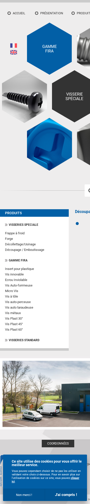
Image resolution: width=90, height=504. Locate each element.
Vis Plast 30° (14, 318)
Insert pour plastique (19, 269)
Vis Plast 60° (14, 329)
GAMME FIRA (18, 260)
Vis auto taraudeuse (19, 307)
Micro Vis (11, 291)
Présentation (51, 13)
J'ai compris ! (66, 494)
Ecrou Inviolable (16, 280)
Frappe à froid (14, 233)
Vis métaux (13, 313)
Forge (9, 239)
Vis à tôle (11, 296)
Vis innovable (14, 274)
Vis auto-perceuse (18, 302)
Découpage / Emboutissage (24, 250)
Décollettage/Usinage (20, 244)
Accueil (19, 13)
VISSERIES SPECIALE (23, 225)
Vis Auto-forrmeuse (18, 285)
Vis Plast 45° (14, 324)
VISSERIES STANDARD (24, 340)
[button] (77, 223)
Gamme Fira (49, 48)
